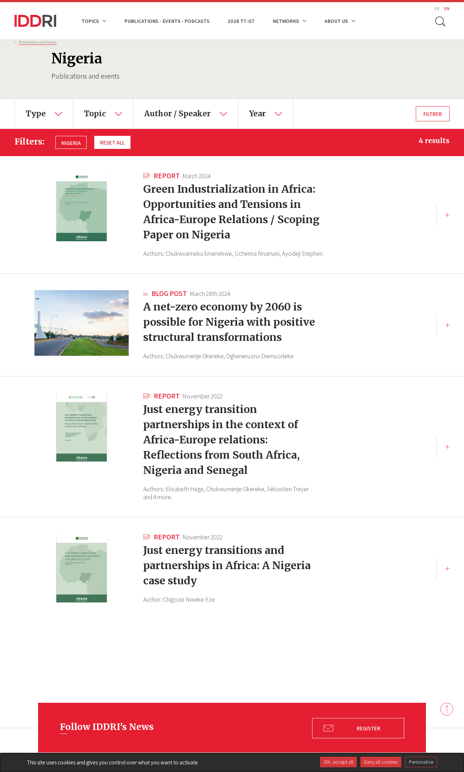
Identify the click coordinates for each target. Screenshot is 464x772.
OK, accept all (338, 762)
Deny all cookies (381, 762)
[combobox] (43, 113)
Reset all (112, 142)
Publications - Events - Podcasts (167, 20)
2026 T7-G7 (241, 20)
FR (437, 8)
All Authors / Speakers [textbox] (169, 104)
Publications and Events (38, 42)
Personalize (421, 762)
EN (447, 8)
